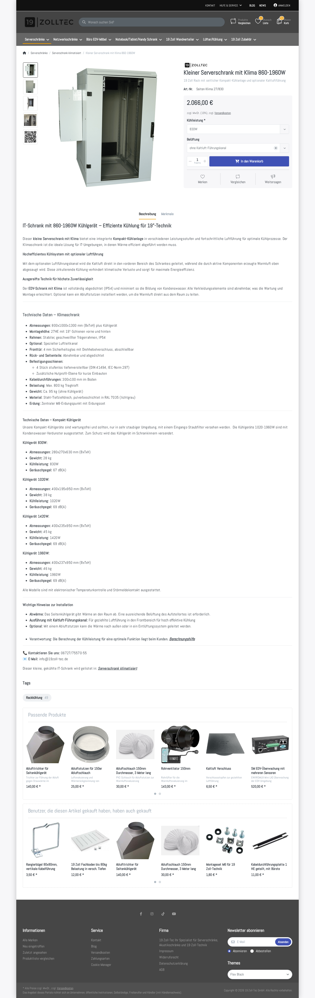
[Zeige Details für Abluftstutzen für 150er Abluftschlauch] (90, 744)
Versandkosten (222, 113)
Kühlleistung (195, 120)
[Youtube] (174, 914)
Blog (252, 5)
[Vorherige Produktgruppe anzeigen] (26, 760)
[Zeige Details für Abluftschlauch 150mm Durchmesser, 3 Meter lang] (135, 744)
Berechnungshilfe (182, 638)
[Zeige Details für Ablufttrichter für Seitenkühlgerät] (45, 744)
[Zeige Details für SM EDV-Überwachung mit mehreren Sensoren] (270, 744)
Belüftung (193, 139)
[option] (30, 70)
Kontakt (210, 5)
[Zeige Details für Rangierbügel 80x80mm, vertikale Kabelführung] (45, 840)
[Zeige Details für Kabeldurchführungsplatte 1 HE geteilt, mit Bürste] (270, 840)
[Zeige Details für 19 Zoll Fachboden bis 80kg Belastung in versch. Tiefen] (90, 840)
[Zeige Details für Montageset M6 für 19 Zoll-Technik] (225, 840)
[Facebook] (141, 914)
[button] (190, 161)
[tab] (147, 214)
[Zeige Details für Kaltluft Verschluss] (225, 744)
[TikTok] (163, 914)
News (262, 5)
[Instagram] (152, 914)
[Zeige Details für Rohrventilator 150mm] (180, 744)
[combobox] (238, 129)
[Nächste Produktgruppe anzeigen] (288, 760)
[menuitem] (37, 40)
